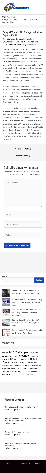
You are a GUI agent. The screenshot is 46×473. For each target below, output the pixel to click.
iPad (35, 359)
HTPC (18, 359)
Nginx (24, 368)
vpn (35, 375)
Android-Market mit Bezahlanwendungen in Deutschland (20, 444)
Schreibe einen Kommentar (14, 39)
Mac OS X (5, 366)
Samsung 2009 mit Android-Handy (17, 432)
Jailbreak (13, 362)
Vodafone (29, 375)
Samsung (16, 371)
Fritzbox (32, 356)
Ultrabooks (21, 375)
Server (28, 372)
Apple (24, 352)
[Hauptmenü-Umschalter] (41, 7)
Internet (24, 359)
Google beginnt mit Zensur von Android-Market (21, 407)
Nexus (18, 368)
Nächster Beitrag (23, 155)
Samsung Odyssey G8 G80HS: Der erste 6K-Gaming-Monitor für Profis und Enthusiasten (27, 313)
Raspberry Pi (6, 372)
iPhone (5, 362)
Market (12, 365)
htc (15, 359)
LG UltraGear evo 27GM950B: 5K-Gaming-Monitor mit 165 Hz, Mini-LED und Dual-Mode (27, 302)
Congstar (5, 356)
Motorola (6, 368)
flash (19, 44)
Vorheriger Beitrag (23, 149)
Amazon (5, 353)
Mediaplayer (19, 366)
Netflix (13, 369)
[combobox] (17, 280)
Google (24, 44)
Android (30, 39)
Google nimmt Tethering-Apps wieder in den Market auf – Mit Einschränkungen (23, 419)
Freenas (24, 355)
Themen (37, 463)
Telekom (32, 44)
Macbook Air (32, 362)
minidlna (28, 366)
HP (11, 359)
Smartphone (35, 372)
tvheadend (14, 375)
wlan (38, 375)
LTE (26, 363)
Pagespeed (32, 369)
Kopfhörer (21, 362)
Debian (12, 356)
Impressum (25, 463)
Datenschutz (10, 463)
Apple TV (31, 353)
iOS (30, 359)
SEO (23, 372)
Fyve (37, 356)
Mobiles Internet (36, 365)
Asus (36, 353)
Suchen (5, 276)
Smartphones (8, 42)
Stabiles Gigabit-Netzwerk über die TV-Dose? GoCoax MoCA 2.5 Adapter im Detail (26, 323)
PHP (39, 369)
